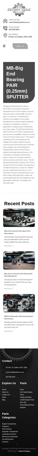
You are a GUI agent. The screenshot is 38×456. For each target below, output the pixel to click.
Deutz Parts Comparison (13, 211)
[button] (4, 46)
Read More (8, 246)
